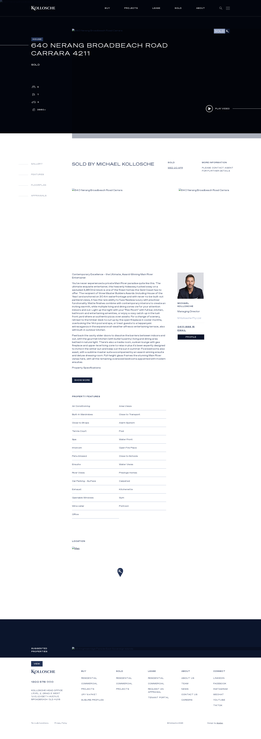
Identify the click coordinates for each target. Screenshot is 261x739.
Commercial (124, 683)
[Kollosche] (43, 8)
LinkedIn (219, 678)
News (185, 689)
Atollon (220, 723)
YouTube (219, 700)
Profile (191, 337)
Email (181, 330)
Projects (131, 8)
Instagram (220, 689)
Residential (124, 678)
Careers (186, 700)
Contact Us (189, 694)
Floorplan (38, 185)
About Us (187, 678)
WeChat (218, 694)
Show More (82, 380)
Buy (107, 8)
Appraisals (39, 195)
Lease (156, 8)
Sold (178, 8)
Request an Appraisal (156, 690)
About (200, 8)
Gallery (37, 164)
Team (185, 683)
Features (37, 174)
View (37, 664)
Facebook (220, 683)
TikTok (218, 705)
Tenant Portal (158, 697)
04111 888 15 (186, 327)
